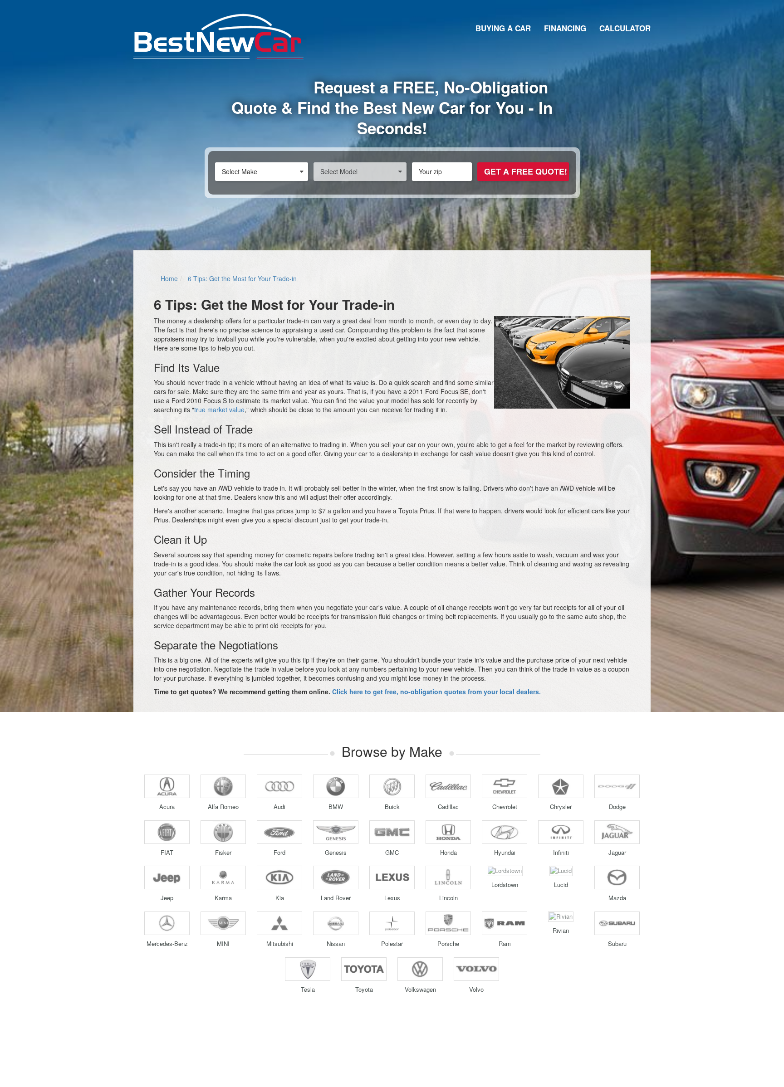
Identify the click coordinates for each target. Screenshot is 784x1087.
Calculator (625, 28)
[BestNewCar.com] (218, 36)
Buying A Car (503, 28)
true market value (219, 409)
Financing (565, 28)
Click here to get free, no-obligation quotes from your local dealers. (436, 691)
